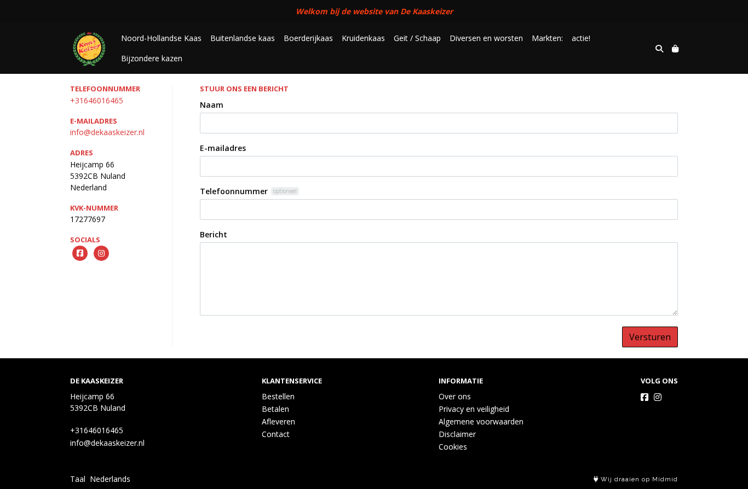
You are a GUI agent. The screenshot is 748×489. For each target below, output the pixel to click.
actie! (581, 38)
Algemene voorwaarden (481, 421)
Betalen (275, 409)
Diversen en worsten (486, 38)
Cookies (453, 446)
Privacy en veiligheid (474, 409)
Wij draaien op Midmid (638, 479)
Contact (276, 434)
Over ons (455, 396)
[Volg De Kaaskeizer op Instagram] (657, 397)
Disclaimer (457, 434)
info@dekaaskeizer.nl (107, 132)
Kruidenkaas (363, 38)
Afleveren (278, 421)
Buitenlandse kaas (242, 38)
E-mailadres (223, 148)
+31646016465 (96, 100)
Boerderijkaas (308, 38)
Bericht (213, 234)
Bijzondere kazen (151, 58)
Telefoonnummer (234, 191)
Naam (211, 105)
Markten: (547, 38)
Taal (77, 479)
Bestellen (278, 396)
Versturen (650, 337)
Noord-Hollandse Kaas (161, 38)
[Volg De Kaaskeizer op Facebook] (644, 397)
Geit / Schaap (417, 38)
